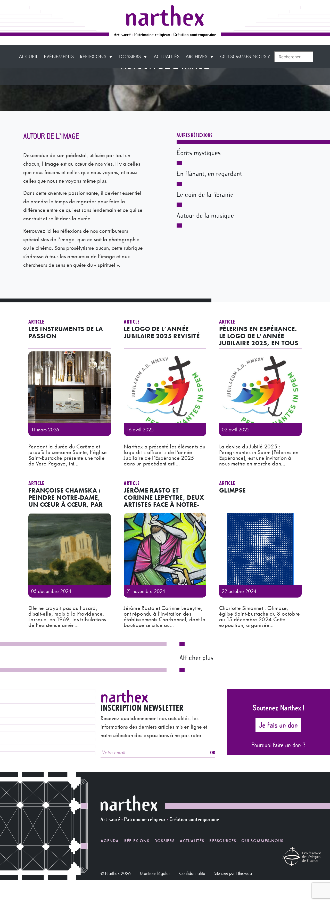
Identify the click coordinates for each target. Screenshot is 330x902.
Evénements (59, 56)
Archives (196, 56)
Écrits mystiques (199, 152)
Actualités (166, 56)
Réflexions (93, 56)
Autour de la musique (205, 215)
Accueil (28, 56)
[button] (196, 657)
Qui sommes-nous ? (245, 56)
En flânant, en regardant (209, 173)
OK (212, 752)
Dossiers (130, 56)
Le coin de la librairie (205, 194)
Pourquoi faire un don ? (278, 744)
